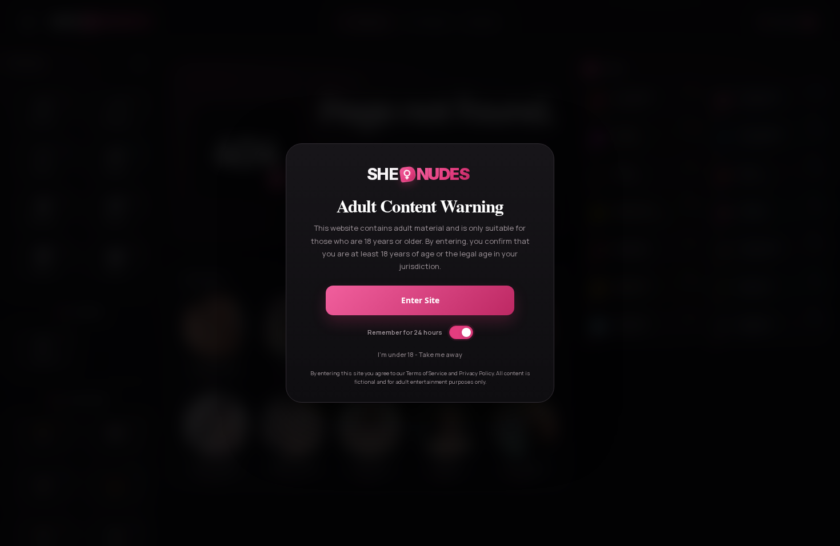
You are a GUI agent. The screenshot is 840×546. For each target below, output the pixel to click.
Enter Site (420, 300)
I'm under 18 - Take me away (420, 354)
